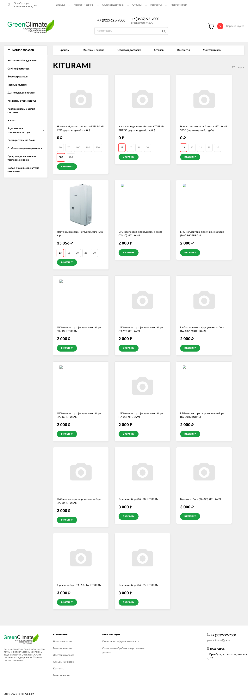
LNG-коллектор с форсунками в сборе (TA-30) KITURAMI (79, 501)
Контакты (156, 5)
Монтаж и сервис (83, 5)
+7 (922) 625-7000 (111, 20)
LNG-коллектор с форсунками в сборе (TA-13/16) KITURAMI (202, 329)
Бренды (60, 5)
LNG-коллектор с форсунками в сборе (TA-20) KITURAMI (141, 329)
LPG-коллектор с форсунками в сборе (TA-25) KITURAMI (202, 234)
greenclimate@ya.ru (142, 23)
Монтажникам (178, 5)
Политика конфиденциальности (120, 641)
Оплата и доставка (112, 5)
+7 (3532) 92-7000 (145, 19)
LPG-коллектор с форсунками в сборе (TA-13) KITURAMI (79, 329)
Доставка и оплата (63, 655)
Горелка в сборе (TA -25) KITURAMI (139, 585)
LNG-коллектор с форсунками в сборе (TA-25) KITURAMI (141, 415)
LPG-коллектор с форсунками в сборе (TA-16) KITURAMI (79, 415)
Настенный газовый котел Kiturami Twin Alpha (80, 234)
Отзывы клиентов (63, 662)
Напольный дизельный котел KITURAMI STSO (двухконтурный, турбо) (203, 128)
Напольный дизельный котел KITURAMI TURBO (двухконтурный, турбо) (142, 128)
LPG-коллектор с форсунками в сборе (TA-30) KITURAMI (140, 234)
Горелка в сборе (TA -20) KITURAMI (139, 499)
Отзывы (136, 5)
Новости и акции (62, 641)
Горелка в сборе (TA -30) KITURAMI (200, 499)
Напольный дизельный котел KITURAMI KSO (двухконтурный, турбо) (80, 128)
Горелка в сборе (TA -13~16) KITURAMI (79, 585)
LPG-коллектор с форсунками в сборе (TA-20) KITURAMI (202, 415)
